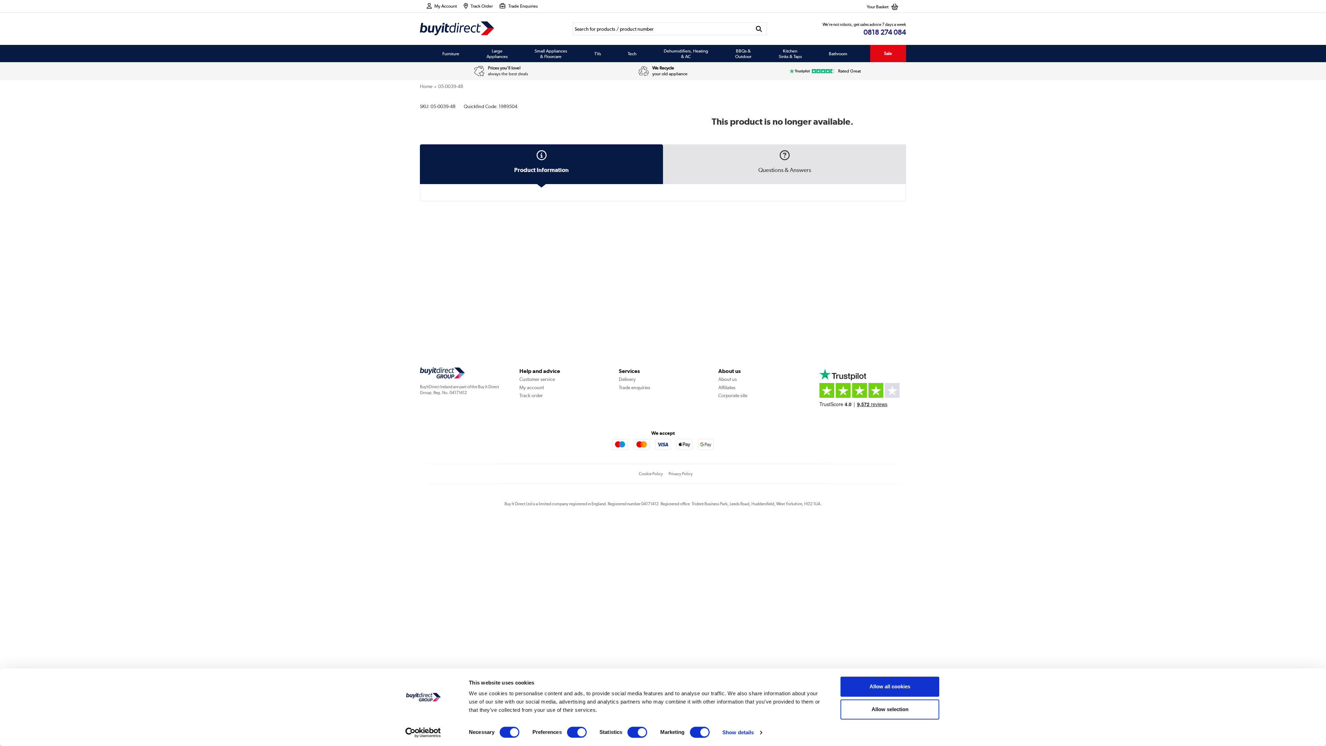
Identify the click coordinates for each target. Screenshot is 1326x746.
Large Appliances (497, 53)
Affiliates (727, 387)
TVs (597, 53)
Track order (531, 395)
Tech (632, 53)
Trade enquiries (634, 387)
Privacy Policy (681, 473)
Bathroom (838, 53)
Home (426, 86)
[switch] (577, 732)
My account (531, 387)
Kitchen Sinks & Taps (790, 53)
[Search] (759, 28)
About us (727, 379)
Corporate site (732, 395)
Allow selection (890, 709)
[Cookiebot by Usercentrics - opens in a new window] (423, 732)
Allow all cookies (889, 686)
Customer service (537, 379)
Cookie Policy (651, 473)
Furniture (450, 53)
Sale (888, 53)
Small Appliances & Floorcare (551, 53)
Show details (738, 732)
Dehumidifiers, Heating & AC (686, 53)
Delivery (627, 379)
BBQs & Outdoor (743, 53)
